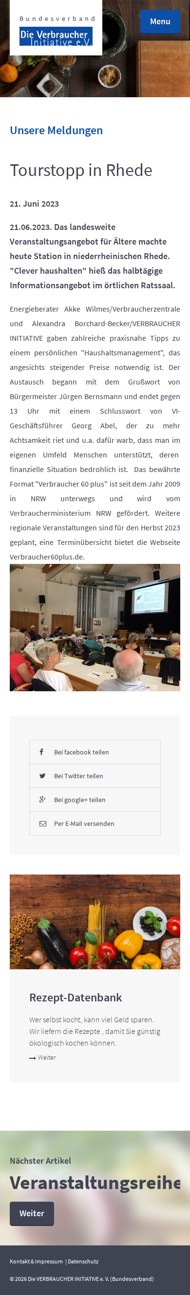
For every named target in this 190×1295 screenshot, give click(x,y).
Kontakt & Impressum (36, 1261)
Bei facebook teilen (81, 752)
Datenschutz (83, 1261)
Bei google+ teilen (80, 799)
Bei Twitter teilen (78, 775)
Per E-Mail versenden (84, 823)
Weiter (47, 1057)
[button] (160, 22)
